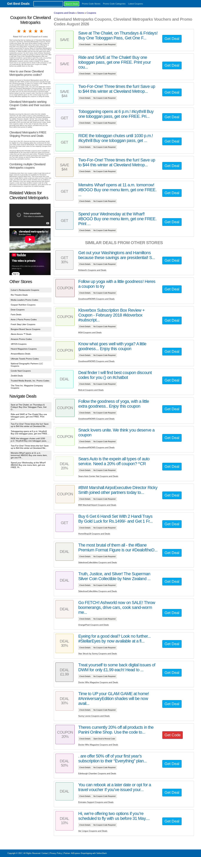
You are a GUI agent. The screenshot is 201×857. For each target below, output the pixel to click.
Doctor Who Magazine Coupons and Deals (98, 682)
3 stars (30, 31)
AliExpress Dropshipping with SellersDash (89, 853)
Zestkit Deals (17, 375)
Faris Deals (16, 314)
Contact (44, 853)
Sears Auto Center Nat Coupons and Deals (98, 476)
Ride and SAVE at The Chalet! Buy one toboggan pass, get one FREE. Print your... (29, 416)
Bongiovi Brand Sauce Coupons (25, 329)
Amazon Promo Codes (21, 339)
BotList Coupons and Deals (91, 390)
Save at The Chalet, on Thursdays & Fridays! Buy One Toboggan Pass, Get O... (28, 407)
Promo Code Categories (114, 4)
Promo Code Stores (91, 4)
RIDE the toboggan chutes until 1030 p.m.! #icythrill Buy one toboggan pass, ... (30, 439)
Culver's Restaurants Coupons (25, 290)
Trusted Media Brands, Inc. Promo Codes (30, 380)
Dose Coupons (18, 309)
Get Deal (172, 39)
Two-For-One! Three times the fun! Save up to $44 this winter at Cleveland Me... (30, 425)
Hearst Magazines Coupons (24, 349)
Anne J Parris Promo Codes (24, 319)
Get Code (173, 735)
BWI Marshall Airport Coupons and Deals (97, 505)
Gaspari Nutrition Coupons (23, 305)
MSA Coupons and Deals (90, 332)
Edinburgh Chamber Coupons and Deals (97, 773)
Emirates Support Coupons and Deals (95, 802)
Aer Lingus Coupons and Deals (92, 831)
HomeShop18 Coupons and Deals (94, 534)
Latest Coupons (135, 4)
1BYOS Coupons (18, 344)
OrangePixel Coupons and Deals (93, 625)
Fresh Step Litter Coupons (23, 324)
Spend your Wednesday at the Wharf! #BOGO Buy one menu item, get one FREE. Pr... (28, 465)
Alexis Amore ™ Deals (21, 334)
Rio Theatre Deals (19, 295)
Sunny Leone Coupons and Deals (94, 716)
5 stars (41, 31)
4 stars (36, 31)
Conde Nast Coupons (21, 371)
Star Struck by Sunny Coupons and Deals (97, 653)
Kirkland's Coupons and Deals (92, 270)
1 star (19, 31)
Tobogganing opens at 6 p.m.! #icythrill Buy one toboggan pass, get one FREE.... (30, 432)
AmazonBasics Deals (20, 354)
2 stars (25, 31)
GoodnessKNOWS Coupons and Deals (96, 299)
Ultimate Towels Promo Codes (25, 359)
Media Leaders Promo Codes (24, 300)
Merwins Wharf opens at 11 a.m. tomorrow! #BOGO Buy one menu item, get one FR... (29, 455)
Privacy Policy (56, 853)
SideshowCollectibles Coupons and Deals (97, 562)
